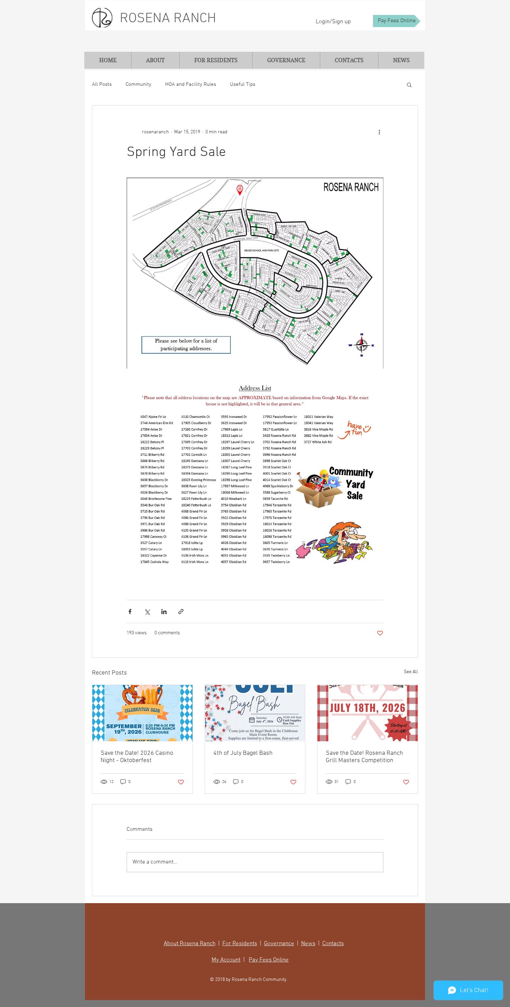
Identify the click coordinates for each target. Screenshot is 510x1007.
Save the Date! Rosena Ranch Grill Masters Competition (364, 757)
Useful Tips (242, 84)
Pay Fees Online (269, 960)
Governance (279, 943)
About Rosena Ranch (189, 943)
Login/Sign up (333, 21)
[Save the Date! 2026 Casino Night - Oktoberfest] (142, 713)
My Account (226, 960)
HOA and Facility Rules (190, 84)
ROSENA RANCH (168, 18)
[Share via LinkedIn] (164, 611)
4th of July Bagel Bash (243, 753)
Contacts (333, 943)
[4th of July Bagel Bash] (255, 713)
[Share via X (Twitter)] (147, 611)
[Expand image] (255, 273)
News (308, 943)
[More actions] (379, 132)
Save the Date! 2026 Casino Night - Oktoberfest (137, 757)
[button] (409, 84)
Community (138, 84)
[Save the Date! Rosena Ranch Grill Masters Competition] (367, 713)
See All (411, 672)
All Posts (102, 84)
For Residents (239, 943)
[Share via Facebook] (130, 611)
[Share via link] (181, 611)
